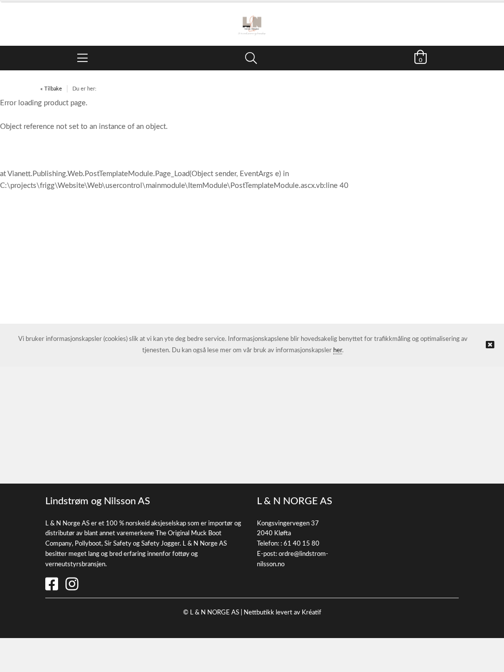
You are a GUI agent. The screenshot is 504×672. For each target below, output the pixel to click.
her (337, 350)
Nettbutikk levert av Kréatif (282, 613)
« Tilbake (51, 89)
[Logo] (252, 18)
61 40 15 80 (301, 544)
